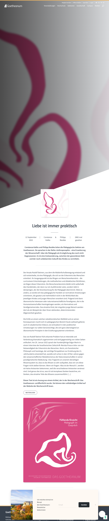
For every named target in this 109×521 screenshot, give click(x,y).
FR (101, 3)
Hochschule (61, 6)
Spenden (85, 3)
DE (96, 3)
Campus (90, 6)
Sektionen (71, 6)
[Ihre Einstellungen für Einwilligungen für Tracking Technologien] (105, 517)
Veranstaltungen (49, 6)
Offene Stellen (77, 3)
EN (99, 3)
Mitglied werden (66, 3)
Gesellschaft (81, 6)
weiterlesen (30, 393)
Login (91, 3)
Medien (97, 6)
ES (103, 3)
